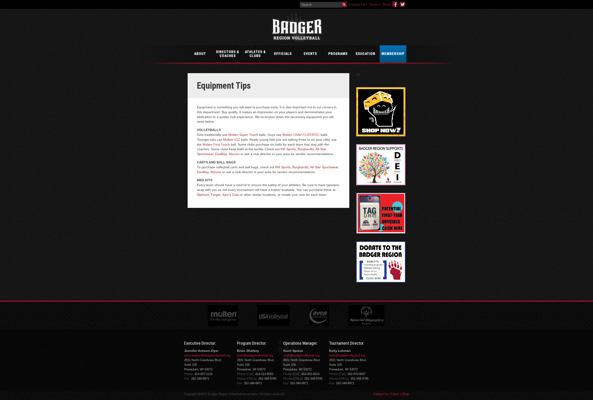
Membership (393, 54)
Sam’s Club (230, 195)
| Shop (404, 394)
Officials (283, 54)
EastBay (221, 154)
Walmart (203, 195)
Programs (338, 54)
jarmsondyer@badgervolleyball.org (207, 355)
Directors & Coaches (227, 54)
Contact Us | (358, 4)
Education (365, 54)
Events (310, 54)
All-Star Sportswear (324, 167)
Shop (386, 4)
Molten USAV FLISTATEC (301, 135)
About (200, 54)
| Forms (393, 394)
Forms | (374, 4)
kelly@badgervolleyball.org (347, 355)
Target (215, 195)
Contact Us (380, 394)
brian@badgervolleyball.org (255, 355)
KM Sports (288, 149)
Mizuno (234, 154)
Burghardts (306, 149)
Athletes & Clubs (255, 54)
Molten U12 (231, 139)
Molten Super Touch (243, 135)
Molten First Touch (216, 144)
